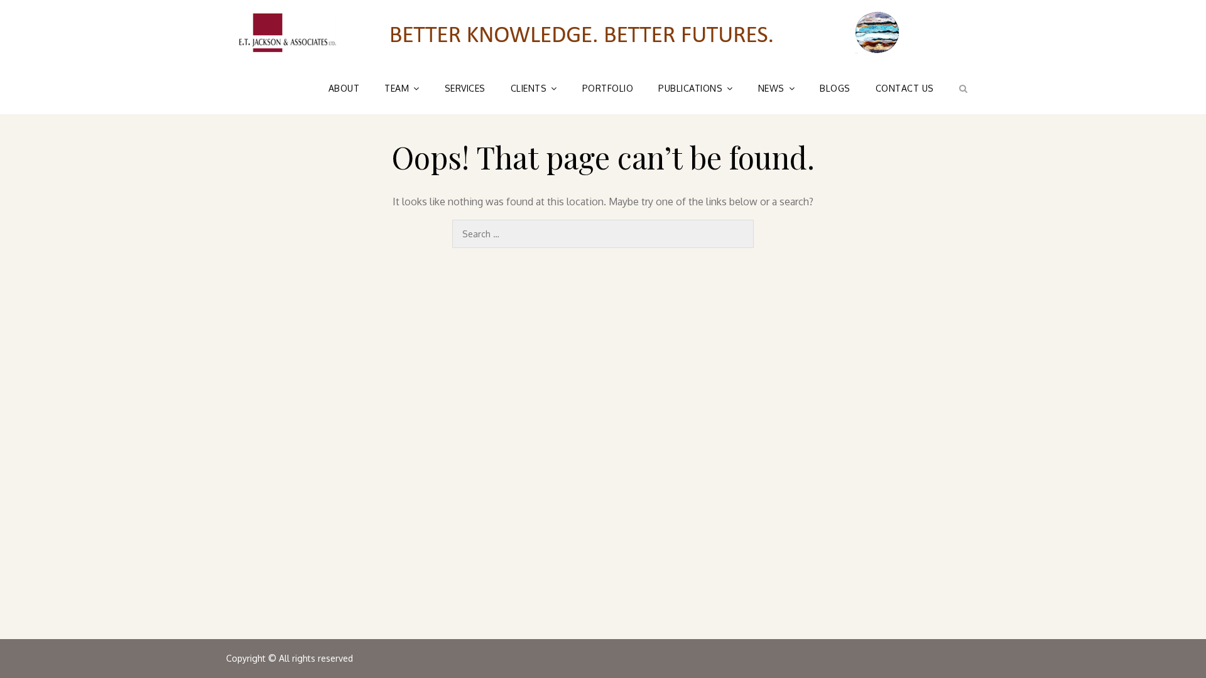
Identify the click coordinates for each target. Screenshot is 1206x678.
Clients (529, 88)
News (771, 88)
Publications (690, 88)
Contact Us (905, 88)
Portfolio (608, 88)
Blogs (835, 88)
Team (396, 88)
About (344, 88)
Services (465, 88)
